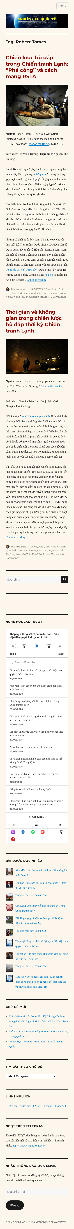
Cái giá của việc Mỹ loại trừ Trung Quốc (30, 789)
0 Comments (58, 296)
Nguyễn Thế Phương (18, 296)
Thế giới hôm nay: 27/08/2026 (31, 966)
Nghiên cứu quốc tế (17, 1222)
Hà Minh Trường (58, 293)
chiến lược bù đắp (36, 293)
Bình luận (51, 289)
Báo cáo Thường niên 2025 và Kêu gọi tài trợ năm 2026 (37, 1106)
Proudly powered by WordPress (48, 1222)
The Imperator (19, 289)
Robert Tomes (39, 296)
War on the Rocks (39, 143)
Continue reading (36, 279)
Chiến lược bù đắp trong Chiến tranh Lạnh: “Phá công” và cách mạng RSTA (37, 66)
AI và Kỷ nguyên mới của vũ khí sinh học (31, 747)
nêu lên (49, 274)
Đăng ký (15, 1205)
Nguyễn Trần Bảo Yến (29, 554)
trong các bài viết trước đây (21, 269)
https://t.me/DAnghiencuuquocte (29, 1145)
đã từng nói (39, 174)
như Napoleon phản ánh (36, 416)
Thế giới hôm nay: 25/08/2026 (31, 931)
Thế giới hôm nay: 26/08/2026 (31, 895)
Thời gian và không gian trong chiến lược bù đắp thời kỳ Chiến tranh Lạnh (34, 321)
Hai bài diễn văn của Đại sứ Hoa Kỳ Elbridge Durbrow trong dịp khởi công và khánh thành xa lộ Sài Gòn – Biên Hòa (38, 1021)
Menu (62, 5)
